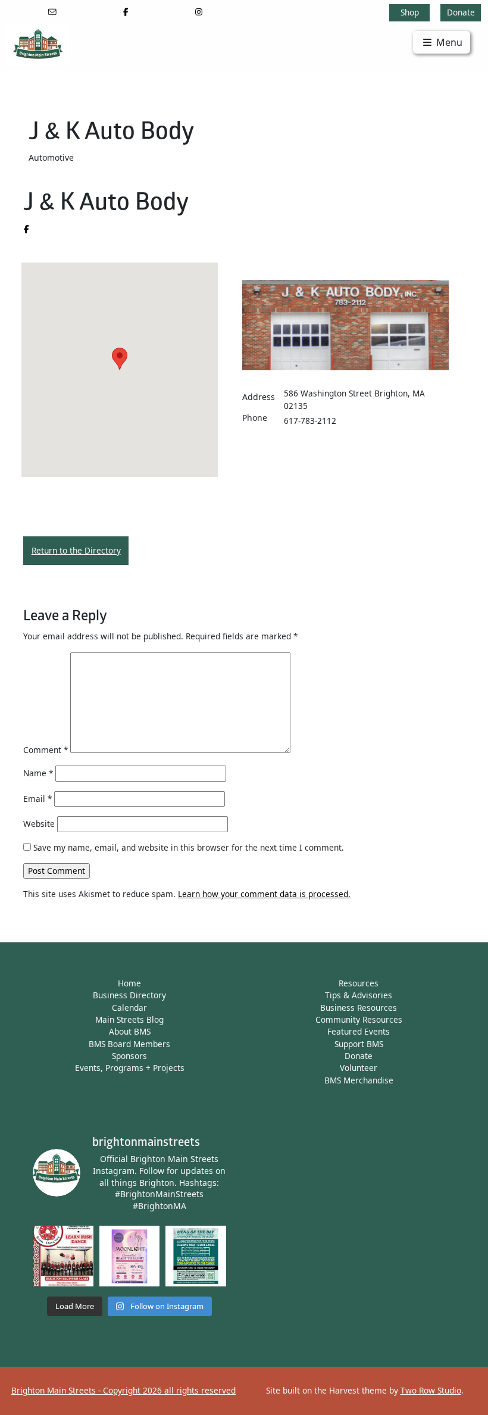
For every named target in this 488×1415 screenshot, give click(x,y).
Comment (45, 749)
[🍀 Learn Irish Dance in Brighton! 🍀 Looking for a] (63, 1256)
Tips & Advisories (358, 995)
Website (39, 823)
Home (129, 983)
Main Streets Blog (129, 1019)
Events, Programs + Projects (129, 1067)
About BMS (130, 1031)
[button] (119, 358)
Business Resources (358, 1007)
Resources (358, 983)
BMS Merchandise (358, 1080)
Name (38, 773)
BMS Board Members (129, 1043)
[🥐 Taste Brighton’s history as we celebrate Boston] (195, 1256)
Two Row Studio (431, 1390)
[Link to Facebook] (126, 11)
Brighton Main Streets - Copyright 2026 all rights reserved (123, 1390)
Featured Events (358, 1031)
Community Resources (358, 1019)
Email (37, 798)
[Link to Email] (52, 11)
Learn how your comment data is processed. (264, 893)
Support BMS (358, 1043)
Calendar (129, 1007)
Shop (410, 12)
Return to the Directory (76, 550)
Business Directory (129, 995)
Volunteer (358, 1067)
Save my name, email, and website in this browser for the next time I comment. (188, 847)
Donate (461, 12)
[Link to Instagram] (199, 11)
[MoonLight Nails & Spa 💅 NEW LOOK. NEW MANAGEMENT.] (129, 1256)
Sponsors (129, 1055)
